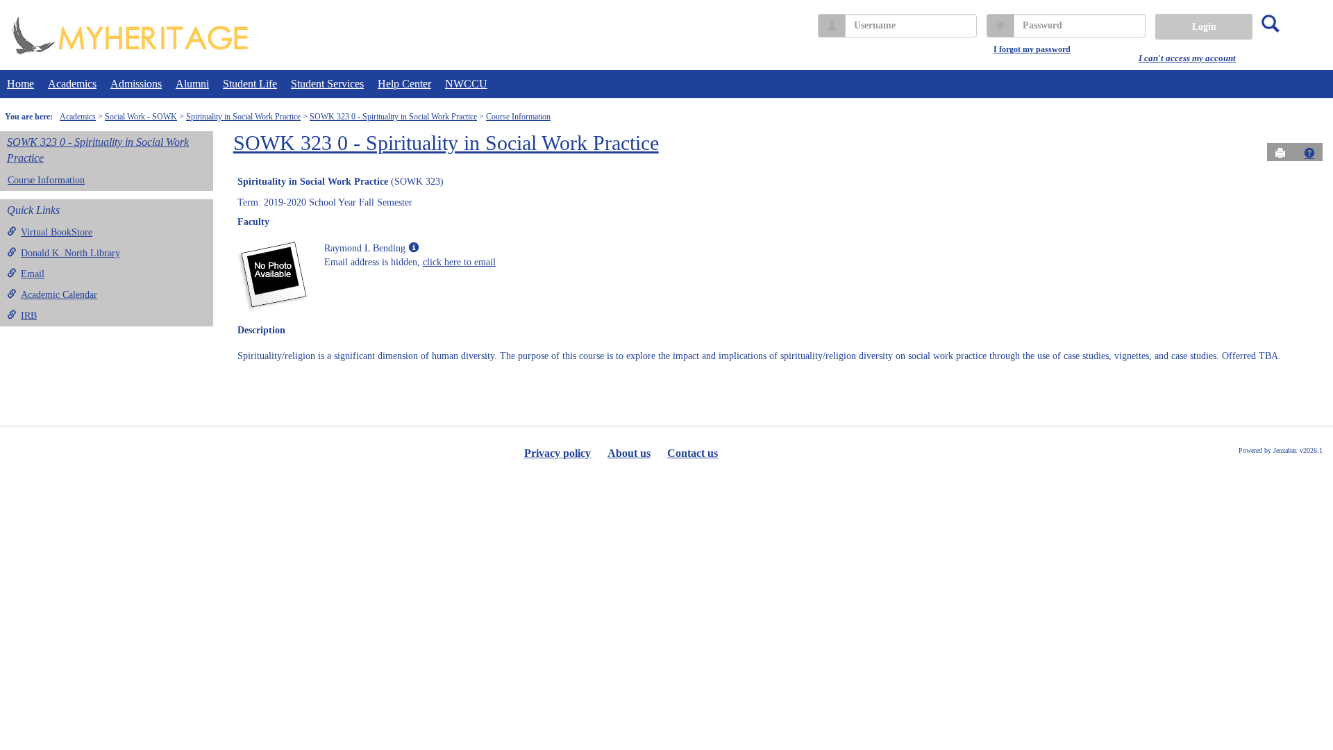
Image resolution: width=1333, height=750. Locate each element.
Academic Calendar (59, 295)
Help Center (404, 84)
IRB (29, 315)
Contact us (692, 453)
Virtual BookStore (56, 232)
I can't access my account (1187, 58)
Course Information (518, 117)
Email (32, 274)
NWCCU (466, 84)
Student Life (250, 84)
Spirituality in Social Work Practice (243, 117)
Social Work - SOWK (141, 117)
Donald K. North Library (70, 253)
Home (20, 84)
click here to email (459, 262)
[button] (1309, 153)
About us (629, 453)
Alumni (192, 84)
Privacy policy (557, 453)
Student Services (327, 84)
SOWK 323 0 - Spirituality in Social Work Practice (393, 117)
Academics (72, 84)
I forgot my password (1032, 49)
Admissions (136, 84)
